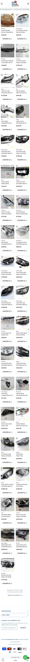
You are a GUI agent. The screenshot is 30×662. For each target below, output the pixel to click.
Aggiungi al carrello (8, 39)
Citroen (3, 59)
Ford (2, 482)
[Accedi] (28, 4)
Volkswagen (19, 28)
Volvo (17, 482)
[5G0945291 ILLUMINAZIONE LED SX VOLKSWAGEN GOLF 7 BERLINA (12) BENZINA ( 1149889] (7, 383)
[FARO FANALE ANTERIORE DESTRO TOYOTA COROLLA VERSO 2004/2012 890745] (7, 232)
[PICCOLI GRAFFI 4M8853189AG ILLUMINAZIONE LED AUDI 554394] (7, 171)
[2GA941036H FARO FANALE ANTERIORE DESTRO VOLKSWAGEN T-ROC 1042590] (22, 262)
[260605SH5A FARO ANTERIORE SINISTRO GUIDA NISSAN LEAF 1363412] (22, 535)
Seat (2, 452)
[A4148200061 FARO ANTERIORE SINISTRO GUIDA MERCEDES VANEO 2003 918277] (22, 232)
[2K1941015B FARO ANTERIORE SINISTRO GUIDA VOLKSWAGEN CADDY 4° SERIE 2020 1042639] (7, 292)
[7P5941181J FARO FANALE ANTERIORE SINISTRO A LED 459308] (22, 50)
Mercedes (18, 240)
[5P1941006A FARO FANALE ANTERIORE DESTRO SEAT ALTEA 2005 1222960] (7, 444)
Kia (17, 89)
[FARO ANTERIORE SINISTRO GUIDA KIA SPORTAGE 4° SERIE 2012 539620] (22, 81)
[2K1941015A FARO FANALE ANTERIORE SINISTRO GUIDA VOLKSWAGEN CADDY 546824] (22, 141)
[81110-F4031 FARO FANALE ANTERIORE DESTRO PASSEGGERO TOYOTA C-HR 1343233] (22, 504)
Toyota (3, 240)
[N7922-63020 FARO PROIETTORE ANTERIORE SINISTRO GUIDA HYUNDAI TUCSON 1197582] (7, 413)
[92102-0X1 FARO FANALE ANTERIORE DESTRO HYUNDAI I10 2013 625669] (7, 202)
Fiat (2, 512)
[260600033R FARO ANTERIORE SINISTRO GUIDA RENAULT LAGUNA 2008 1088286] (7, 353)
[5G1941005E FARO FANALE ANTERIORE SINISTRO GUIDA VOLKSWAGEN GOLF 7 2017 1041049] (7, 262)
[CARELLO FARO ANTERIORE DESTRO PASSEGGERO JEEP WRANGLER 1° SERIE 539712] (22, 111)
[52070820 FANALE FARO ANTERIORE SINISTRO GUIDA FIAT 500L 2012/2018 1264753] (7, 504)
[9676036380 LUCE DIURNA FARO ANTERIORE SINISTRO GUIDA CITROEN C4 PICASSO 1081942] (7, 323)
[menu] (2, 4)
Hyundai (3, 210)
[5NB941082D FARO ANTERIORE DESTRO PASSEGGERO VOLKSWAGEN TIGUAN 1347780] (7, 535)
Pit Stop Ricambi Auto (6, 9)
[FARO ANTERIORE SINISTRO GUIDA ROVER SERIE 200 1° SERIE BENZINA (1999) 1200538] (22, 413)
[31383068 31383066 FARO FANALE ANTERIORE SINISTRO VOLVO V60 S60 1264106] (22, 474)
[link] (15, 659)
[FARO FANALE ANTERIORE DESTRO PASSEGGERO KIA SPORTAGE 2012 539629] (7, 111)
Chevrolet (18, 210)
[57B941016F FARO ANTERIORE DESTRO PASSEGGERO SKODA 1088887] (22, 353)
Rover (17, 422)
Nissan (18, 543)
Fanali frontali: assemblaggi (21, 9)
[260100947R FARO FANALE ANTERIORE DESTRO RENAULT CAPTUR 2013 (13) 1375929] (7, 565)
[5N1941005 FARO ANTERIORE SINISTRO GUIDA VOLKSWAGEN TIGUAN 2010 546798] (7, 141)
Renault (3, 28)
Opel (2, 89)
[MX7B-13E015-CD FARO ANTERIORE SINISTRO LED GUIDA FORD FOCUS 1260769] (7, 474)
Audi (2, 180)
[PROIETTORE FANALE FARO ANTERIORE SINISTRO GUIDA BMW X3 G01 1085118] (22, 323)
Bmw (17, 331)
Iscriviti (23, 628)
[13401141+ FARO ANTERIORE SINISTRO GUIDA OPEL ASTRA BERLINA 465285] (7, 81)
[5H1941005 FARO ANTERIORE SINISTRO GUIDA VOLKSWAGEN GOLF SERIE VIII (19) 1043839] (22, 292)
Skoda (17, 180)
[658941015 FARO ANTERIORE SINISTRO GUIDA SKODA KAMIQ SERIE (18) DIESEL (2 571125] (22, 171)
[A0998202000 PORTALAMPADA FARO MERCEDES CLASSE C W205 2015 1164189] (22, 383)
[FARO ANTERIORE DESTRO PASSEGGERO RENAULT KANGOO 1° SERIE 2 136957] (7, 20)
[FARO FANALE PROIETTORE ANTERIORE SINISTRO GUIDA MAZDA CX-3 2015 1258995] (22, 444)
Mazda (17, 452)
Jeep (17, 119)
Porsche (18, 59)
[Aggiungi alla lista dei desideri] (2, 15)
